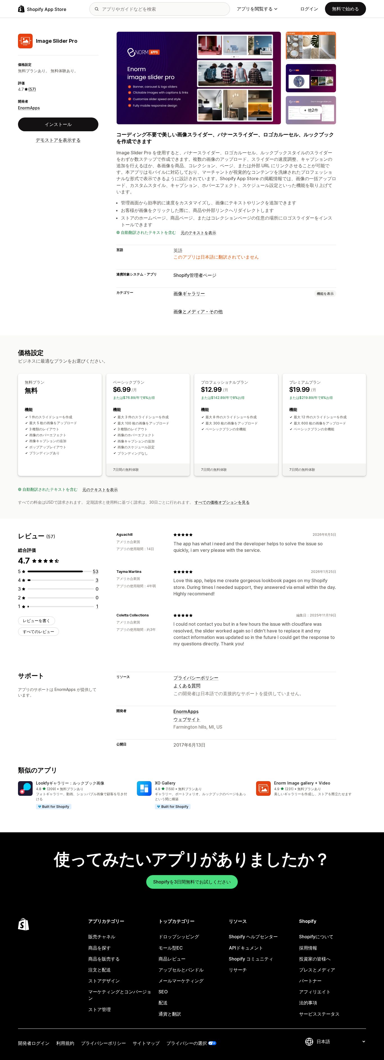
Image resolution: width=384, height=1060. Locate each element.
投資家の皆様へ (315, 959)
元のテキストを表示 (198, 232)
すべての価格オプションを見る (222, 502)
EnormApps (29, 107)
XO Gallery (165, 783)
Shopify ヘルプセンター (253, 936)
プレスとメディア (317, 970)
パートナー (310, 981)
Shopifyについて (316, 936)
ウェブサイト (186, 719)
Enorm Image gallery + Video (302, 783)
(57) (32, 89)
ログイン (309, 9)
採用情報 (308, 948)
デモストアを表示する (58, 140)
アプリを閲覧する (255, 9)
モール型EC (171, 948)
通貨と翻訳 (170, 1014)
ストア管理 (99, 1009)
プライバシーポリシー (195, 678)
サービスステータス (319, 1014)
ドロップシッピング (179, 936)
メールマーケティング (181, 981)
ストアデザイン (104, 981)
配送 (163, 1002)
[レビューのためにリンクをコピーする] (136, 534)
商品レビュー (172, 959)
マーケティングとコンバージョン (119, 995)
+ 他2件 (311, 110)
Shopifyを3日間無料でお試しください (192, 882)
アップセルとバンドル (181, 970)
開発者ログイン (33, 1043)
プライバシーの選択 (186, 1043)
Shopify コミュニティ (251, 959)
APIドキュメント (246, 948)
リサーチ (238, 970)
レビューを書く (36, 620)
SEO (163, 992)
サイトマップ (146, 1043)
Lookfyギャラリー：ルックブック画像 (70, 783)
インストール (58, 124)
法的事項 (308, 1002)
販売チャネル (101, 936)
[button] (73, 795)
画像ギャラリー (189, 293)
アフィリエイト (315, 992)
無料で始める (345, 9)
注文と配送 (99, 970)
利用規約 (65, 1043)
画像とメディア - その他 (198, 311)
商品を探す (99, 948)
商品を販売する (104, 959)
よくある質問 (186, 685)
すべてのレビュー (38, 631)
